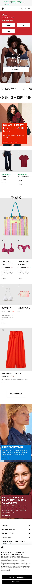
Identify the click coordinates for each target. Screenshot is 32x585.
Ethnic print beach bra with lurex (7, 263)
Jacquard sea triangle (6, 308)
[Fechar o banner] (30, 547)
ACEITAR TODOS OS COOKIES (17, 577)
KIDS (8, 31)
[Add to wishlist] (3, 153)
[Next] (24, 2)
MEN (23, 25)
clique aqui (8, 570)
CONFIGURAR (16, 581)
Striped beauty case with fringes (24, 308)
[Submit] (28, 543)
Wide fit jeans (6, 176)
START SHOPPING (16, 394)
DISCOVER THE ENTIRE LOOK (12, 142)
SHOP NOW (16, 70)
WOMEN (8, 25)
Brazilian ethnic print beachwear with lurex (23, 263)
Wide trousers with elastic (11, 373)
